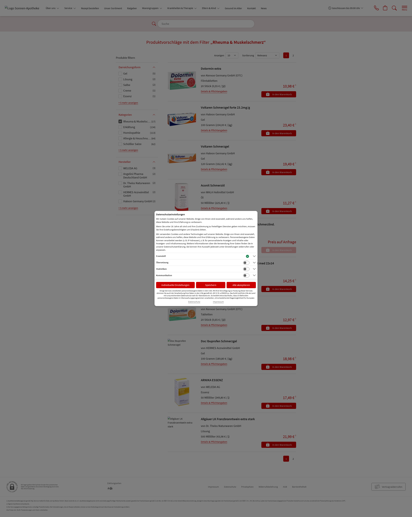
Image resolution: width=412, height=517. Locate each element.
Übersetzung (162, 262)
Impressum (218, 301)
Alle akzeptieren (241, 285)
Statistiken (161, 268)
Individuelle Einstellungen (175, 285)
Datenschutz (194, 301)
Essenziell (161, 256)
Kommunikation (164, 275)
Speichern (210, 285)
